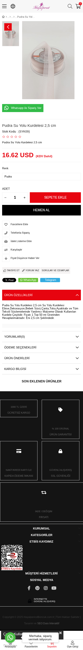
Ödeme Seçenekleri (20, 347)
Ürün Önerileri (17, 358)
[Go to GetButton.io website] (10, 645)
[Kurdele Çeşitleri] (10, 17)
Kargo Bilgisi (15, 369)
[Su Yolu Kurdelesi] (13, 17)
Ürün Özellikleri (18, 295)
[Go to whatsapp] (10, 637)
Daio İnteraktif (51, 623)
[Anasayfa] (6, 17)
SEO (40, 623)
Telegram (50, 280)
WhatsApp (29, 280)
